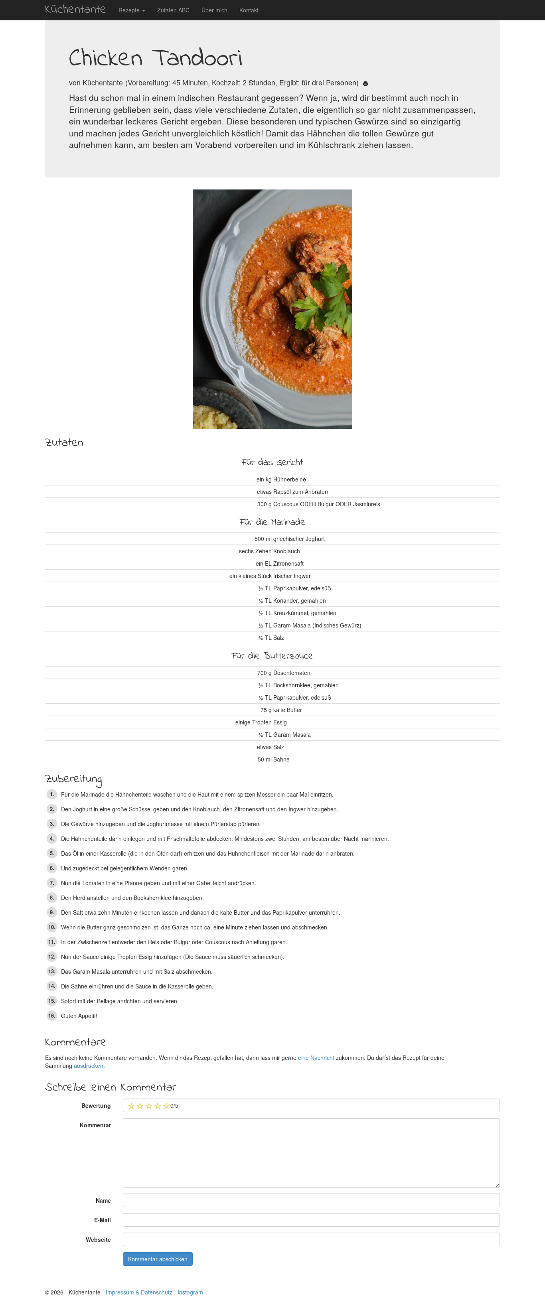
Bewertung (96, 1105)
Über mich (214, 10)
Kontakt (249, 10)
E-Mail (102, 1220)
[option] (272, 309)
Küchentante (76, 10)
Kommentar (95, 1125)
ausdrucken (88, 1065)
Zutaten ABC (173, 10)
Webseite (98, 1239)
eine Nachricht (316, 1057)
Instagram (190, 1292)
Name (103, 1200)
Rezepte (129, 10)
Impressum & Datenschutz (139, 1292)
